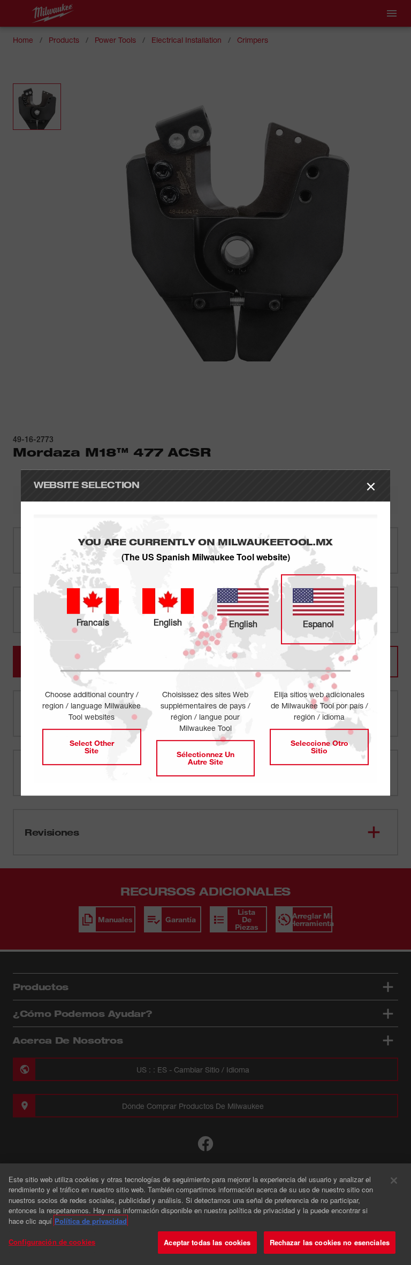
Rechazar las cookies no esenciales (330, 1242)
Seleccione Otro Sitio (319, 746)
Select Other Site (92, 746)
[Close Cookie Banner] (394, 1180)
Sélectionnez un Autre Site (205, 758)
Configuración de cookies (52, 1242)
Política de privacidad (91, 1221)
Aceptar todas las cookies (207, 1242)
